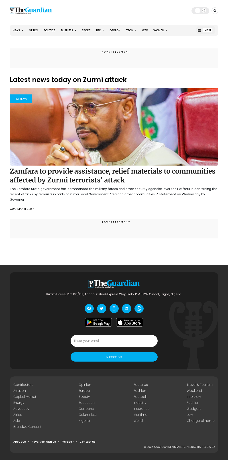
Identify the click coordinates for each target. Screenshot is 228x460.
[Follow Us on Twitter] (101, 308)
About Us (19, 442)
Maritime (140, 414)
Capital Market (24, 396)
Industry (140, 402)
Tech (130, 30)
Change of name (201, 420)
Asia (16, 420)
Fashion (140, 390)
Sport (86, 30)
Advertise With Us (44, 442)
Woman (159, 30)
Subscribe (114, 357)
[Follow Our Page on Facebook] (89, 308)
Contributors (23, 384)
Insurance (142, 408)
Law (190, 414)
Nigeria (84, 420)
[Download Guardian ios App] (129, 322)
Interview (194, 396)
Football (140, 396)
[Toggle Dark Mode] (200, 10)
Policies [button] (67, 442)
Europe (84, 390)
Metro (33, 30)
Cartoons (86, 408)
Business (67, 30)
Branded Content (27, 426)
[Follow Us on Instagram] (114, 308)
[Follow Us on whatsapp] (139, 308)
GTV (145, 30)
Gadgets (194, 408)
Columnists (88, 414)
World (138, 420)
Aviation (19, 390)
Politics (49, 30)
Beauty (84, 396)
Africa (17, 414)
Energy (18, 402)
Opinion (115, 30)
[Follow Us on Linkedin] (126, 308)
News (17, 30)
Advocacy (21, 408)
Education (87, 402)
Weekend (194, 390)
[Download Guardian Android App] (98, 322)
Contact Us (88, 442)
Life (98, 30)
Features (141, 384)
